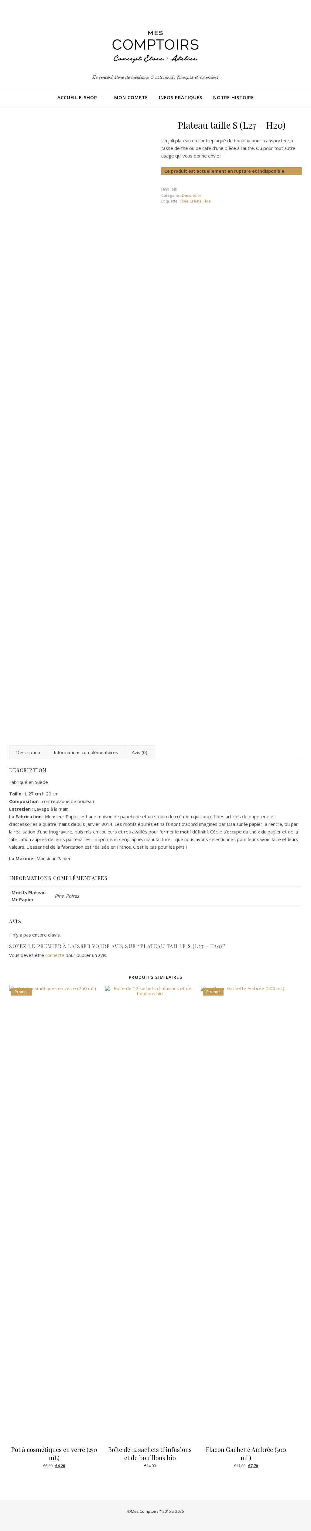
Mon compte (131, 97)
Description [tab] (28, 752)
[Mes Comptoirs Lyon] (155, 46)
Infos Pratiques (180, 97)
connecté (54, 955)
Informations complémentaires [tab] (86, 752)
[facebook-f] (300, 7)
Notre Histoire (233, 97)
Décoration (192, 195)
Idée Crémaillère (195, 201)
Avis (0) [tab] (139, 752)
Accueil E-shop (77, 97)
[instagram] (292, 7)
